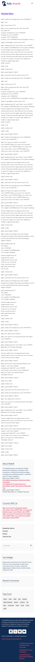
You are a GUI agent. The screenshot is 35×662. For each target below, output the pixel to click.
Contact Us (18, 639)
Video (4, 608)
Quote (17, 605)
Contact (5, 531)
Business (25, 599)
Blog (19, 599)
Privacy (5, 534)
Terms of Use (7, 536)
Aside (10, 599)
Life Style (22, 602)
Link (27, 602)
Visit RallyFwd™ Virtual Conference (14, 484)
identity (16, 602)
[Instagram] (15, 632)
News (4, 605)
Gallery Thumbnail (7, 602)
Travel (27, 605)
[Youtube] (24, 632)
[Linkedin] (11, 632)
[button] (32, 3)
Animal (5, 599)
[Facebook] (20, 632)
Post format (11, 605)
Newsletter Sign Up (8, 528)
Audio (15, 599)
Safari (22, 605)
